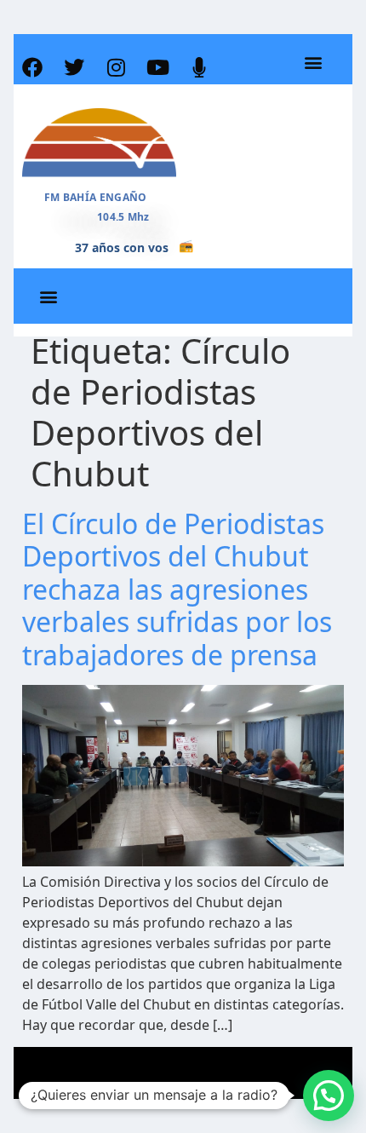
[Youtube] (157, 67)
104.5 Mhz (123, 217)
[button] (313, 63)
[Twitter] (74, 67)
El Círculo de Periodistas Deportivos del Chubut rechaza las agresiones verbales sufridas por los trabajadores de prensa (177, 589)
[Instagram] (116, 67)
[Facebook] (32, 67)
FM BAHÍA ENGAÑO (95, 197)
